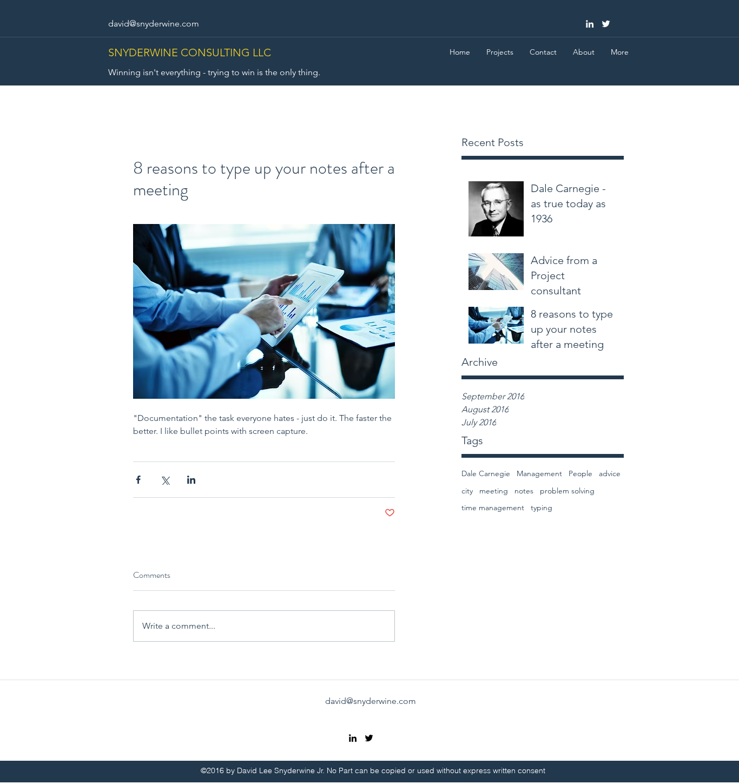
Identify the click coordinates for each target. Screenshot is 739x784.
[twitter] (606, 23)
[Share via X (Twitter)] (165, 480)
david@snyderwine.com (153, 23)
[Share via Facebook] (138, 480)
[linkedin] (589, 23)
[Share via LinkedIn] (191, 480)
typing (541, 507)
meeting (493, 491)
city (467, 491)
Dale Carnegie (485, 473)
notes (523, 491)
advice (610, 473)
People (580, 473)
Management (539, 473)
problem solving (567, 491)
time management (492, 507)
